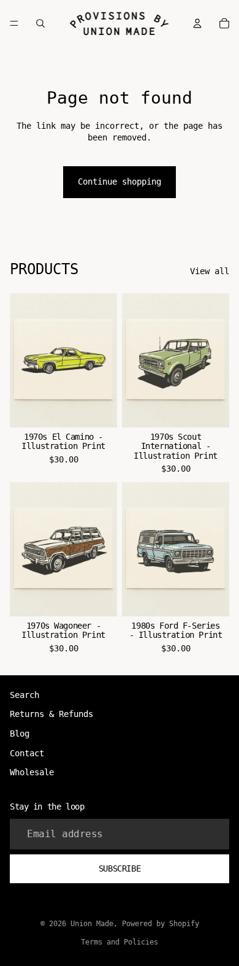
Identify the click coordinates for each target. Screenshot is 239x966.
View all (209, 271)
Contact (27, 753)
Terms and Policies (119, 942)
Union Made (91, 923)
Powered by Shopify (160, 923)
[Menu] (14, 23)
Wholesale (32, 772)
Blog (19, 733)
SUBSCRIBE (119, 868)
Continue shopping (119, 181)
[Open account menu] (197, 23)
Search (24, 695)
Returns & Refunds (51, 714)
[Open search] (40, 23)
